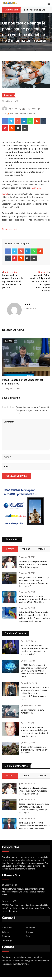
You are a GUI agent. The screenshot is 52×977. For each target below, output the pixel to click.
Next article (43, 272)
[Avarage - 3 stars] (7, 407)
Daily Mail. (36, 188)
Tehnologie (7, 940)
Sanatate (8, 95)
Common (42, 549)
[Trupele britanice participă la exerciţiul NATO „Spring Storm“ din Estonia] (10, 748)
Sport (28, 936)
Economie (30, 927)
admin (27, 304)
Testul (5, 194)
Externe (5, 932)
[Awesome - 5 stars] (13, 407)
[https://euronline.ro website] (20, 109)
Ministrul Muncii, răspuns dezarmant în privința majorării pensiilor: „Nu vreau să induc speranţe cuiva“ (23, 892)
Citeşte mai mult (9, 229)
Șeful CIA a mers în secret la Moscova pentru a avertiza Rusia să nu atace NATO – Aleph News (34, 599)
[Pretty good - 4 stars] (10, 407)
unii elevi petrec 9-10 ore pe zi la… (21, 379)
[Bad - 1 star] (2, 407)
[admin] (23, 109)
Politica (29, 932)
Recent (10, 549)
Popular (26, 549)
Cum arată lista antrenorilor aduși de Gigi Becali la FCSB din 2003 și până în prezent (12, 281)
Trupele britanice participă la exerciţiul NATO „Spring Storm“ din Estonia (34, 750)
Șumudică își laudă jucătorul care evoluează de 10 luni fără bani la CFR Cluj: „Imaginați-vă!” (33, 564)
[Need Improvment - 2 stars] (5, 407)
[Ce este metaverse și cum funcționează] (10, 711)
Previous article (10, 272)
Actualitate (7, 927)
